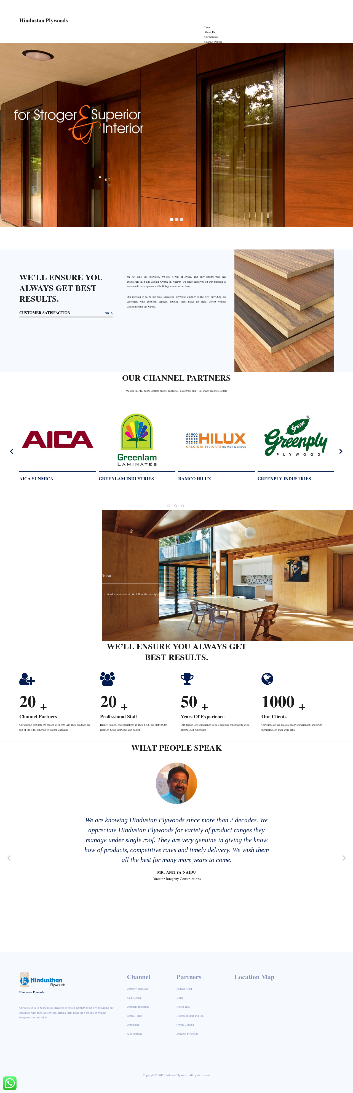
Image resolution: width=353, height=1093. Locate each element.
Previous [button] (12, 451)
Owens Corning (185, 1024)
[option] (60, 449)
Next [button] (341, 451)
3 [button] (182, 506)
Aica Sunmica (134, 1034)
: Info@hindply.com (156, 7)
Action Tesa (182, 1006)
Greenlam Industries (138, 1006)
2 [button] (175, 506)
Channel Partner (213, 42)
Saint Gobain (197, 478)
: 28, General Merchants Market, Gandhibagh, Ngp (260, 7)
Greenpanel (133, 1024)
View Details (51, 442)
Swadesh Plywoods (187, 1034)
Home (207, 27)
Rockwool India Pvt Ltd (291, 478)
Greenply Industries (128, 478)
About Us (209, 32)
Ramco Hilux (38, 478)
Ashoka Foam (184, 988)
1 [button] (168, 506)
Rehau (179, 998)
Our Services (211, 37)
